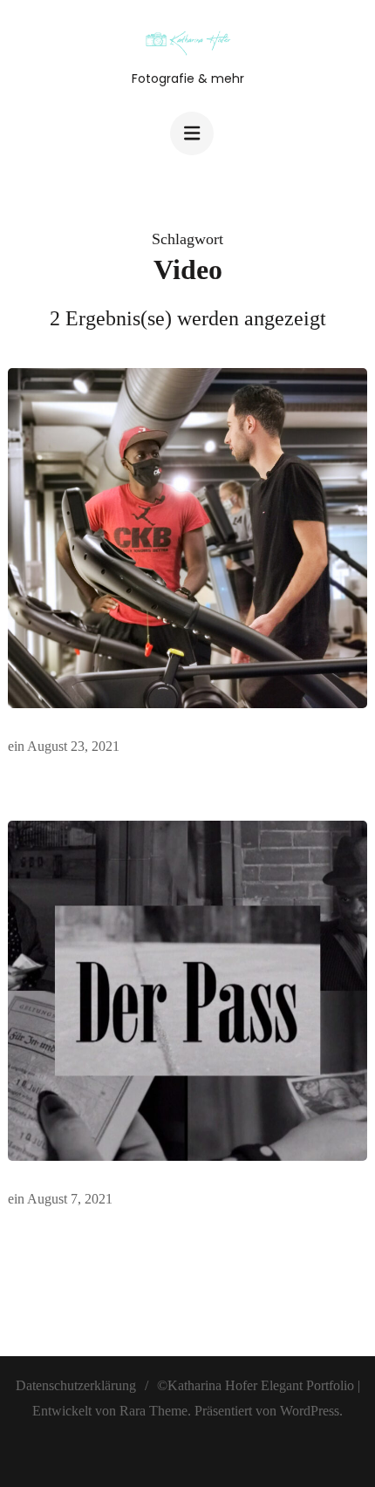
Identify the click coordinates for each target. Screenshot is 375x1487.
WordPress (309, 1410)
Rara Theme (153, 1410)
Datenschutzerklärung (76, 1385)
